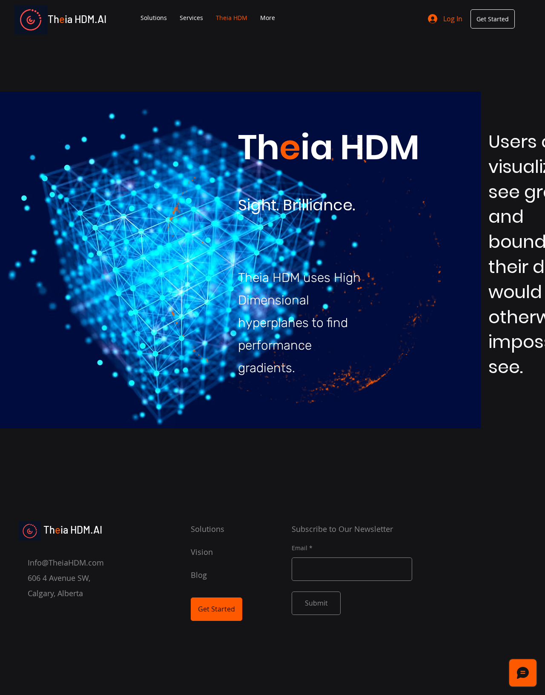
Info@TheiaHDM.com (66, 562)
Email (299, 548)
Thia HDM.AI (77, 19)
